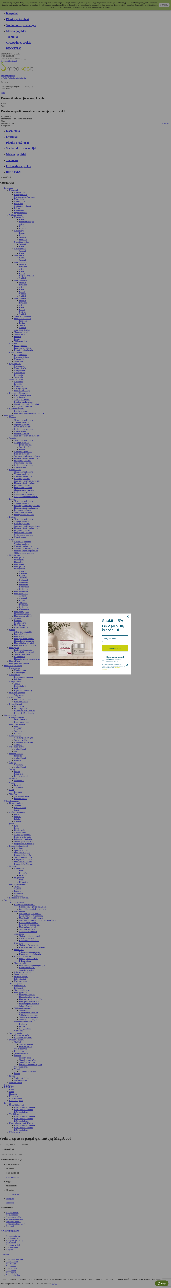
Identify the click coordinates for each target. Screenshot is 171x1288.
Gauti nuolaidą (115, 648)
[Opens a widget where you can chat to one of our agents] (161, 1283)
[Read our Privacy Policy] (126, 664)
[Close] (128, 617)
